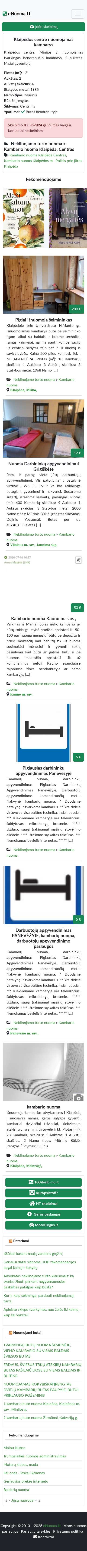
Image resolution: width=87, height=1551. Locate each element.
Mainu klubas (14, 1448)
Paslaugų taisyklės (36, 1531)
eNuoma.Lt (18, 14)
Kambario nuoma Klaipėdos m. (29, 161)
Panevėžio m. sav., (24, 1033)
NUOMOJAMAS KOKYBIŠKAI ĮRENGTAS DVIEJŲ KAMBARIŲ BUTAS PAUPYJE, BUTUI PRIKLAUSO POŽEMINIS (40, 1389)
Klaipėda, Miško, (23, 390)
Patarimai (21, 1241)
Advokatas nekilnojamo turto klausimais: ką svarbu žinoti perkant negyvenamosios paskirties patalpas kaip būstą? (38, 1281)
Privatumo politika (68, 1531)
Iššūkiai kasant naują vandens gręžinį (33, 1254)
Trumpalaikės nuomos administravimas (34, 1456)
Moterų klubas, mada (20, 1465)
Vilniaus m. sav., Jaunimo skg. (33, 545)
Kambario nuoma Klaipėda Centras (38, 155)
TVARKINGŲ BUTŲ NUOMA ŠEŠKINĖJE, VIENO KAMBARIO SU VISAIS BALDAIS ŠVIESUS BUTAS (37, 1350)
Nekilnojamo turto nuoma (34, 380)
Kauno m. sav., (21, 694)
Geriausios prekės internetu (25, 1481)
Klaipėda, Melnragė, (26, 1166)
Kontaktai (45, 1537)
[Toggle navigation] (77, 14)
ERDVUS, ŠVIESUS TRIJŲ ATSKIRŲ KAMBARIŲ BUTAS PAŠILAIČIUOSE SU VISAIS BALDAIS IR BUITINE (42, 1370)
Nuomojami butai (27, 1333)
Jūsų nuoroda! (22, 1500)
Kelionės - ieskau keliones (24, 1473)
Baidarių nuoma (16, 1490)
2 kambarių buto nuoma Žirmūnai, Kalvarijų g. (40, 1418)
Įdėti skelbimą (46, 27)
